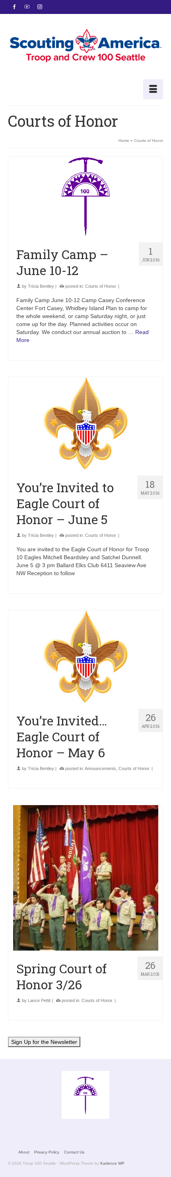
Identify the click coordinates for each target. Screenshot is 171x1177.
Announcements (100, 768)
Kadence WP (112, 1163)
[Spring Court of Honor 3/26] (85, 878)
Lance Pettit (39, 1000)
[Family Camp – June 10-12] (85, 196)
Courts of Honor (100, 286)
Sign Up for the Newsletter (44, 1042)
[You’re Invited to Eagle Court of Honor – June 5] (85, 423)
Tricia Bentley (41, 286)
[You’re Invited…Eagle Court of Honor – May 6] (85, 656)
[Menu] (153, 89)
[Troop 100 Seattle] (85, 46)
